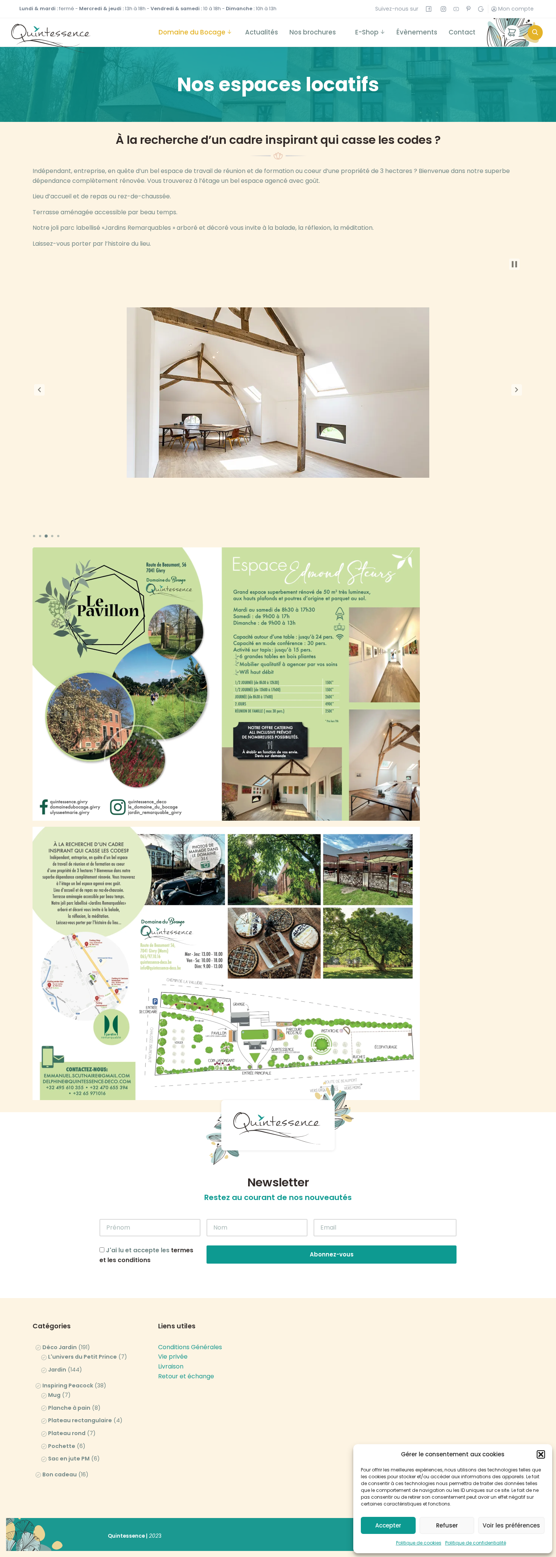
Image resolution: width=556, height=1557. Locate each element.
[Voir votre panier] (512, 32)
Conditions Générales (190, 1347)
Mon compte (515, 8)
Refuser (447, 1525)
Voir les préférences (511, 1525)
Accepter (388, 1525)
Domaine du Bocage (191, 32)
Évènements (416, 32)
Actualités (261, 32)
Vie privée (173, 1356)
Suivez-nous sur (400, 8)
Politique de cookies (418, 1543)
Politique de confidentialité (475, 1543)
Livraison (170, 1366)
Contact (462, 32)
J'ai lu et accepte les (146, 1255)
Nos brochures (312, 32)
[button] (541, 1454)
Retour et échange (186, 1376)
